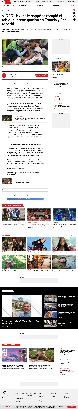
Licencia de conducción (59, 103)
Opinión (54, 1)
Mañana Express (23, 5)
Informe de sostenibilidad (29, 395)
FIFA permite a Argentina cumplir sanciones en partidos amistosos (13, 225)
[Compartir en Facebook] (74, 13)
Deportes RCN (27, 1)
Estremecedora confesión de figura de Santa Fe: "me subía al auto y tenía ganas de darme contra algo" (38, 226)
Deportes (8, 10)
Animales (31, 363)
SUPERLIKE (66, 396)
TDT (45, 393)
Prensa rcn (17, 399)
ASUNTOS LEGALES (54, 394)
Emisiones (5, 5)
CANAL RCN (71, 1)
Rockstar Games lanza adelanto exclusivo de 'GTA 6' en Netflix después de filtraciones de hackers (14, 365)
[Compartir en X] (74, 16)
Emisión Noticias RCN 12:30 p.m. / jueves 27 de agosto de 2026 (67, 297)
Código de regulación (19, 397)
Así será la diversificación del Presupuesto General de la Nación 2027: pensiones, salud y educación (67, 371)
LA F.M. (40, 397)
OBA (27, 399)
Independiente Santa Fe (32, 222)
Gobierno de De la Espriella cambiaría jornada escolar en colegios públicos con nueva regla (60, 76)
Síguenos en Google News (26, 198)
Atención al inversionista (17, 402)
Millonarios (55, 222)
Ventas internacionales (30, 397)
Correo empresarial (19, 398)
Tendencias (48, 1)
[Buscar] (75, 1)
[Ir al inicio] (8, 2)
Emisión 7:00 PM (56, 5)
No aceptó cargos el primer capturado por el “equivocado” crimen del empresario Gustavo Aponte (67, 322)
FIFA (2, 222)
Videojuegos (4, 363)
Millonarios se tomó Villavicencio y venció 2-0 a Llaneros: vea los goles (64, 225)
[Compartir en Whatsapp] (74, 19)
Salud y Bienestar (35, 1)
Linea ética (28, 398)
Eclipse (55, 81)
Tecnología (56, 96)
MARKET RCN (66, 397)
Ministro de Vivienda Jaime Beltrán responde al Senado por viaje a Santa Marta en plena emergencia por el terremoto (67, 361)
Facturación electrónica (31, 393)
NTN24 (40, 393)
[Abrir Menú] (2, 1)
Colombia (14, 1)
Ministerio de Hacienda (64, 368)
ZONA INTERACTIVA (67, 394)
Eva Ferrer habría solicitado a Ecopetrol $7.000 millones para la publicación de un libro (66, 314)
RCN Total (41, 394)
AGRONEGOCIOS (54, 396)
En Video (8, 291)
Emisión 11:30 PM (72, 5)
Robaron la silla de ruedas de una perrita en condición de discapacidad (39, 365)
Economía (43, 1)
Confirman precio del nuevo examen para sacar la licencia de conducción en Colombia (62, 106)
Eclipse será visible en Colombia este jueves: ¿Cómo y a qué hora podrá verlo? (61, 84)
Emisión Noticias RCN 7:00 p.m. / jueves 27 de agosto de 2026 (20, 322)
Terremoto (62, 348)
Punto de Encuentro (61, 1)
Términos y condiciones (38, 406)
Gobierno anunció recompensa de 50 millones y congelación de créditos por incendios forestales (66, 305)
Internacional (20, 1)
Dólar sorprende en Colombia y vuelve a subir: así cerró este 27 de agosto (61, 91)
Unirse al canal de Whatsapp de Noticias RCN (26, 83)
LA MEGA (40, 401)
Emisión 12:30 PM (40, 5)
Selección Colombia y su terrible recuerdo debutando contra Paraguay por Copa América (29, 181)
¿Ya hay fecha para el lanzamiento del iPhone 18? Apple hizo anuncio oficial (61, 99)
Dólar (55, 89)
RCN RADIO (41, 396)
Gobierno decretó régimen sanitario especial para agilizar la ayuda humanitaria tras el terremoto (67, 351)
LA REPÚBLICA (53, 393)
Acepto (71, 406)
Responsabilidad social (19, 393)
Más (71, 291)
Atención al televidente (20, 394)
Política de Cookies (50, 407)
